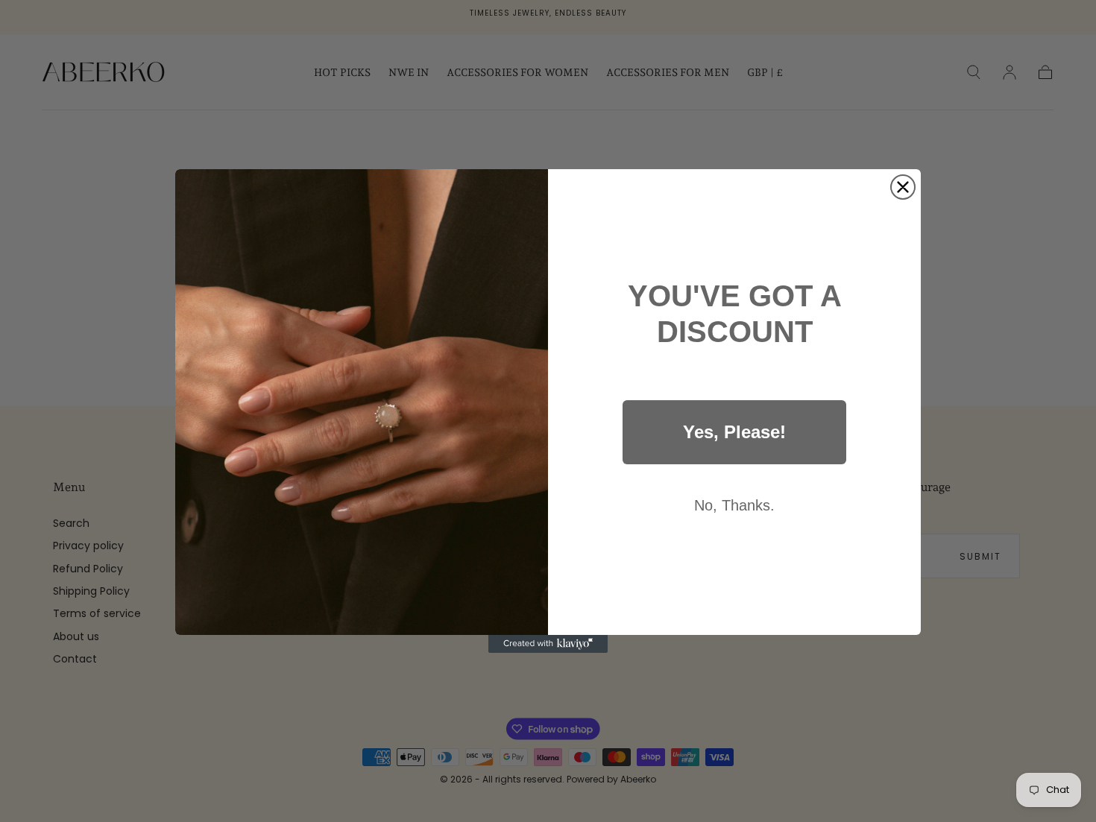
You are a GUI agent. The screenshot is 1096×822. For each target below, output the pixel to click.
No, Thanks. (734, 505)
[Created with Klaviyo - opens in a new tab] (548, 644)
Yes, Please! (734, 432)
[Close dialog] (903, 187)
